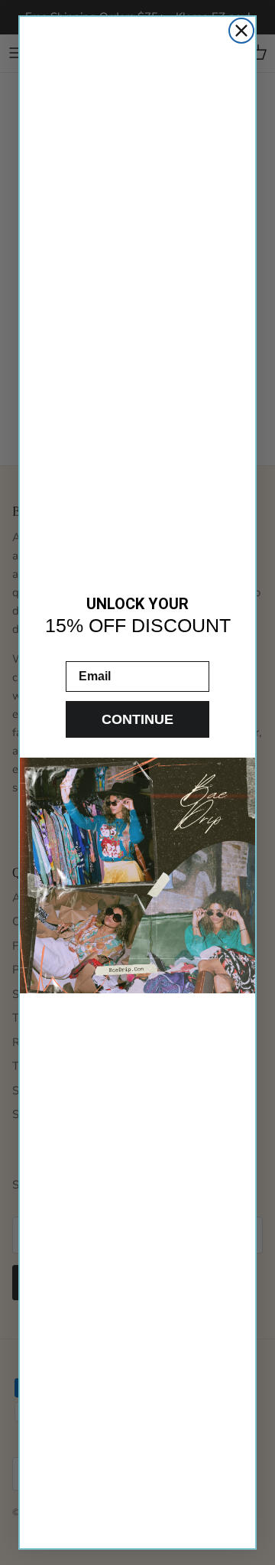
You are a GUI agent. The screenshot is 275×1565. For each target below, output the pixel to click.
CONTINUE (137, 719)
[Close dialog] (241, 30)
